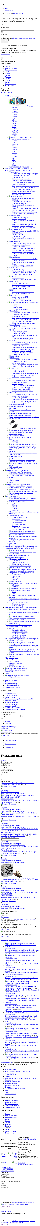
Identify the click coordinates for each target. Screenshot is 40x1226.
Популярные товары (11, 683)
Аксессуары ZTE (18, 299)
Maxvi (14, 123)
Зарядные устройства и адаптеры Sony (25, 399)
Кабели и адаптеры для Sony (21, 403)
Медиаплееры (17, 522)
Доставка (8, 77)
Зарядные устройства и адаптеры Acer (25, 365)
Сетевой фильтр (17, 606)
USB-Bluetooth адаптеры (13, 707)
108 (15, 694)
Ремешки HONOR (18, 234)
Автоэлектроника (10, 1074)
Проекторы (16, 519)
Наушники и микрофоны (20, 564)
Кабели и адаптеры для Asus (21, 377)
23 (16, 695)
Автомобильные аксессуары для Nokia (25, 312)
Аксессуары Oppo (18, 269)
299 (24, 709)
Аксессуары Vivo (18, 278)
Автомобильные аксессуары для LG (24, 380)
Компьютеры (9, 1080)
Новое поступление (11, 68)
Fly (13, 120)
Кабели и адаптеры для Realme (22, 266)
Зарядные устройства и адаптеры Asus (25, 373)
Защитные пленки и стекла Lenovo (24, 328)
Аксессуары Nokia (18, 316)
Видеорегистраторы (19, 520)
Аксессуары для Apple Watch (21, 193)
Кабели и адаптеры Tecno (20, 283)
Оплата (7, 82)
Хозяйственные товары (20, 309)
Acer (13, 151)
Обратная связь (6, 1167)
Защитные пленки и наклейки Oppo (24, 273)
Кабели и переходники (20, 602)
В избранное (5, 793)
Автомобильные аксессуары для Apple (25, 174)
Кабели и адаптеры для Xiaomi (22, 250)
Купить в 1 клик (6, 792)
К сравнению (16, 809)
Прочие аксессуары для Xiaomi (22, 252)
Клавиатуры (16, 574)
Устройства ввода (10, 700)
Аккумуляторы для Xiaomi (21, 245)
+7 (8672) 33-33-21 (7, 1169)
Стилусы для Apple (18, 194)
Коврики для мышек (19, 604)
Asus (14, 154)
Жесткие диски (10, 706)
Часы (6, 1090)
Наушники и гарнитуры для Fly (22, 338)
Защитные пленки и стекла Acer (23, 366)
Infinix (14, 134)
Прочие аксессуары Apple (21, 179)
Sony (14, 161)
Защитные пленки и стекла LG (22, 387)
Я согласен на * (19, 919)
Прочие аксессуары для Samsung (23, 213)
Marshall (15, 441)
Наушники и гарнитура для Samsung (24, 212)
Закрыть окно (5, 54)
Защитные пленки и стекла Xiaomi (23, 248)
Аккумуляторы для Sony (20, 396)
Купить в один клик (22, 1204)
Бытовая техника (10, 1094)
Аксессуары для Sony (19, 398)
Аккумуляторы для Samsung (21, 201)
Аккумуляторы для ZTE (20, 297)
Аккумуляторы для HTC (20, 344)
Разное (14, 135)
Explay (14, 156)
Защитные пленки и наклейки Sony (24, 401)
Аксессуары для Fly (18, 333)
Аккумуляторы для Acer (20, 361)
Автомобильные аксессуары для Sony (24, 394)
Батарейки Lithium (18, 633)
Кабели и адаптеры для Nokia (22, 321)
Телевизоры (16, 526)
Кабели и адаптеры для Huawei (22, 226)
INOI (14, 125)
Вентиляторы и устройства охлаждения (18, 699)
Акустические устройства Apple (23, 182)
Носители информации (12, 1081)
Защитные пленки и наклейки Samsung (25, 208)
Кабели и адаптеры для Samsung (23, 210)
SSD (13, 593)
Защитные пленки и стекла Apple (23, 187)
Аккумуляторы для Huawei (21, 217)
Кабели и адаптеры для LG (21, 389)
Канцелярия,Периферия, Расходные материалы (20, 1078)
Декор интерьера (17, 307)
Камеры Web (16, 560)
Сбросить (8, 723)
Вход (6, 8)
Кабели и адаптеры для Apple (22, 189)
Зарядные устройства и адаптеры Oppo (25, 271)
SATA (14, 592)
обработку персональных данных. (23, 38)
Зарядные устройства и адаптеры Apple (25, 186)
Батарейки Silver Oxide (19, 632)
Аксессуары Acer (18, 363)
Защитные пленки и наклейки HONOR (25, 231)
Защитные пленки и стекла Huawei (24, 224)
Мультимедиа (9, 694)
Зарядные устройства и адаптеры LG (24, 385)
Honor (14, 165)
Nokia (14, 118)
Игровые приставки (11, 702)
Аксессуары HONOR (19, 236)
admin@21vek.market (29, 1139)
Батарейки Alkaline (18, 630)
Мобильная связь (10, 1069)
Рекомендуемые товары (12, 687)
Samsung (15, 109)
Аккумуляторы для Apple (20, 175)
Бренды (7, 75)
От (2, 716)
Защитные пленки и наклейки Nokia (24, 319)
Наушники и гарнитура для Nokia (23, 323)
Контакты (8, 78)
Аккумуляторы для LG (19, 382)
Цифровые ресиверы (19, 524)
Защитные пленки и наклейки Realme (24, 259)
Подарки (7, 1087)
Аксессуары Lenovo (19, 326)
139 (18, 700)
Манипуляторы (17, 578)
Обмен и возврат (10, 84)
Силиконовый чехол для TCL (22, 293)
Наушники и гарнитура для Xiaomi (24, 243)
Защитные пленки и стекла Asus (23, 375)
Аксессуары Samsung (19, 203)
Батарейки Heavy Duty (19, 635)
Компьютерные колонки (20, 562)
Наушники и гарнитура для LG (22, 391)
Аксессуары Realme (18, 260)
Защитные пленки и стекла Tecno (23, 285)
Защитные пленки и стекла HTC (23, 349)
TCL (13, 163)
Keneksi (14, 128)
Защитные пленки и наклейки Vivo (24, 279)
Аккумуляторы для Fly (19, 332)
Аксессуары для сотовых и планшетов (17, 1071)
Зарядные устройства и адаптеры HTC (25, 347)
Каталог (7, 80)
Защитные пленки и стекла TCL (23, 292)
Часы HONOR (17, 233)
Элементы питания (11, 1083)
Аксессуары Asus (18, 371)
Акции (7, 71)
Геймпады (15, 586)
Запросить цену (18, 1222)
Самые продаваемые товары (10, 940)
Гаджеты (7, 1076)
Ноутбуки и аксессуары (12, 1085)
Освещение (16, 304)
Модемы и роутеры (11, 704)
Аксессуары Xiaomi (18, 246)
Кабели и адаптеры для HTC (21, 351)
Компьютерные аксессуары (14, 709)
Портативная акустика (19, 517)
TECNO (15, 130)
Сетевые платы (10, 695)
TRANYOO (16, 442)
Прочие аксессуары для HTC (22, 354)
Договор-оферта (10, 85)
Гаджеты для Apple (18, 184)
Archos (14, 153)
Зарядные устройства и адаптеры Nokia (25, 318)
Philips (14, 121)
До (22, 716)
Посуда (14, 305)
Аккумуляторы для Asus (20, 370)
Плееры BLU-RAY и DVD (21, 527)
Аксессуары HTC (18, 345)
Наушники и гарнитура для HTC (23, 352)
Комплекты (16, 576)
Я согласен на (19, 38)
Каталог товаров (6, 92)
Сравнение (15, 792)
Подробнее (4, 790)
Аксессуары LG (17, 384)
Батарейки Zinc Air (18, 637)
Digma (14, 149)
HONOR (15, 113)
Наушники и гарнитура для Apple (23, 191)
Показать (8, 721)
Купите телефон (6, 1063)
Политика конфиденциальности (25, 1163)
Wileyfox (15, 132)
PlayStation (15, 585)
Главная (7, 66)
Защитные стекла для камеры (22, 180)
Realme (14, 116)
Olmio (14, 127)
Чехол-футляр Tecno (19, 288)
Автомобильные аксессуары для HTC (24, 342)
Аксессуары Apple (18, 177)
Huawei (14, 111)
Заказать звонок (18, 13)
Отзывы (7, 73)
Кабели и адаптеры (18, 529)
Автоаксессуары (6, 732)
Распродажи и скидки (12, 685)
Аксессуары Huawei (19, 219)
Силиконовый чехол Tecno (21, 286)
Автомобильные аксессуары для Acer (24, 359)
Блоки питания (10, 697)
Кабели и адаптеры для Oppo (22, 274)
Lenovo (14, 147)
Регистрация (9, 10)
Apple (14, 142)
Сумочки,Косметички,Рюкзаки (15, 1088)
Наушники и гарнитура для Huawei (24, 227)
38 (32, 699)
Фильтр (3, 760)
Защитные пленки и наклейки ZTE (24, 300)
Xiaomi (14, 114)
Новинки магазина (11, 70)
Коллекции (4, 728)
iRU (13, 160)
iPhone (14, 108)
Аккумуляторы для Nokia (20, 314)
